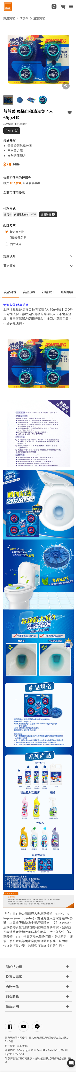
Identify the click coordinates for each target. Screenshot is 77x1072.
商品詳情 (10, 292)
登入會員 (16, 183)
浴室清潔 (39, 18)
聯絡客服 (42, 1058)
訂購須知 (48, 292)
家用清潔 (9, 18)
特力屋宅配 (17, 232)
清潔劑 (24, 18)
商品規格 (29, 292)
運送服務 (67, 292)
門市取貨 (15, 244)
